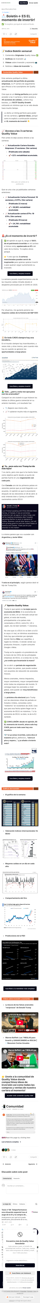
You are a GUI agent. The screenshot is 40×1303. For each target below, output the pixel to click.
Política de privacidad (26, 1282)
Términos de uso (27, 1278)
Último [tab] (15, 1204)
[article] (20, 1217)
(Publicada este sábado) (19, 152)
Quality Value (6, 1109)
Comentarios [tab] (7, 1178)
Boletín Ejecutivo (9, 9)
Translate (6, 12)
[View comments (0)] (11, 34)
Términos (30, 1291)
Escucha (35, 29)
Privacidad (23, 1291)
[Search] (36, 1204)
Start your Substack (14, 1297)
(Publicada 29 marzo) (18, 220)
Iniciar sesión (33, 3)
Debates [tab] (22, 1204)
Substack (11, 1301)
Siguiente (31, 1164)
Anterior (8, 1164)
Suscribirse (23, 3)
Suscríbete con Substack (21, 1273)
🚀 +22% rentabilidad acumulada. (23, 155)
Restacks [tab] (16, 1178)
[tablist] (11, 1178)
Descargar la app (28, 1297)
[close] (34, 1232)
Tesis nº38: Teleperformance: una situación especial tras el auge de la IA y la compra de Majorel (14, 1212)
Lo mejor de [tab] (7, 1204)
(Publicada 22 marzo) (18, 204)
